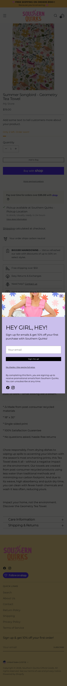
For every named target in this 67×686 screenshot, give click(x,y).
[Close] (61, 296)
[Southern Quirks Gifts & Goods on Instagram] (13, 388)
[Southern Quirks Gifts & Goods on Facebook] (8, 388)
